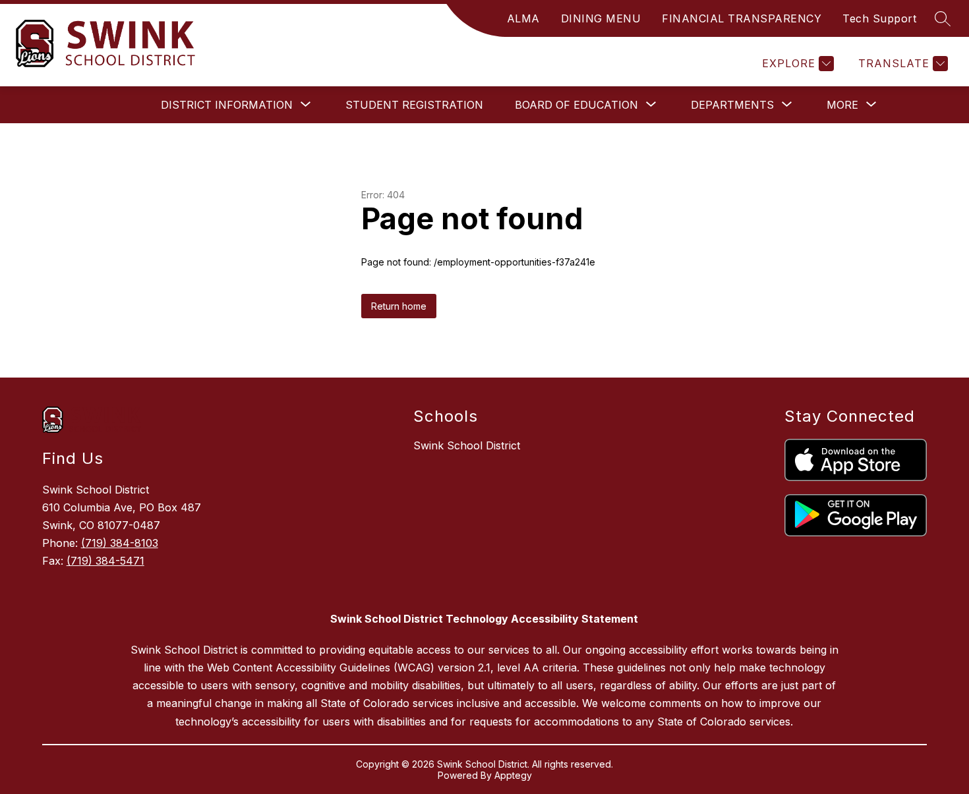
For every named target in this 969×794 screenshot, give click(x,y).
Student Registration (414, 104)
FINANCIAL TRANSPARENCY (741, 18)
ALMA (523, 18)
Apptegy (513, 775)
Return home (398, 306)
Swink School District (466, 445)
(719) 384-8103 (119, 543)
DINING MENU (601, 18)
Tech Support (879, 18)
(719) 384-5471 (105, 560)
